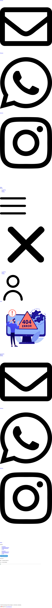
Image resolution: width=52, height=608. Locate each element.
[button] (26, 232)
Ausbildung (4, 189)
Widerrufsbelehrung (5, 548)
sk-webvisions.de (9, 606)
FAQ (3, 190)
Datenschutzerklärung (5, 547)
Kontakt (3, 191)
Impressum (4, 546)
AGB (3, 549)
